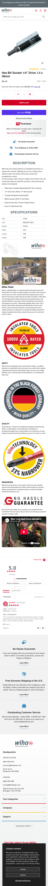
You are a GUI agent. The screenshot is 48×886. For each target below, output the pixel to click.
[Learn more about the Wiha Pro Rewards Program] (24, 124)
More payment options (24, 118)
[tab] (13, 583)
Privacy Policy (34, 863)
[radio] (21, 579)
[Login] (40, 10)
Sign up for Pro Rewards (16, 133)
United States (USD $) (23, 826)
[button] (7, 624)
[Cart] (45, 10)
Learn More (24, 663)
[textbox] (44, 598)
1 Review (43, 69)
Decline (23, 875)
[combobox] (39, 597)
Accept (22, 869)
